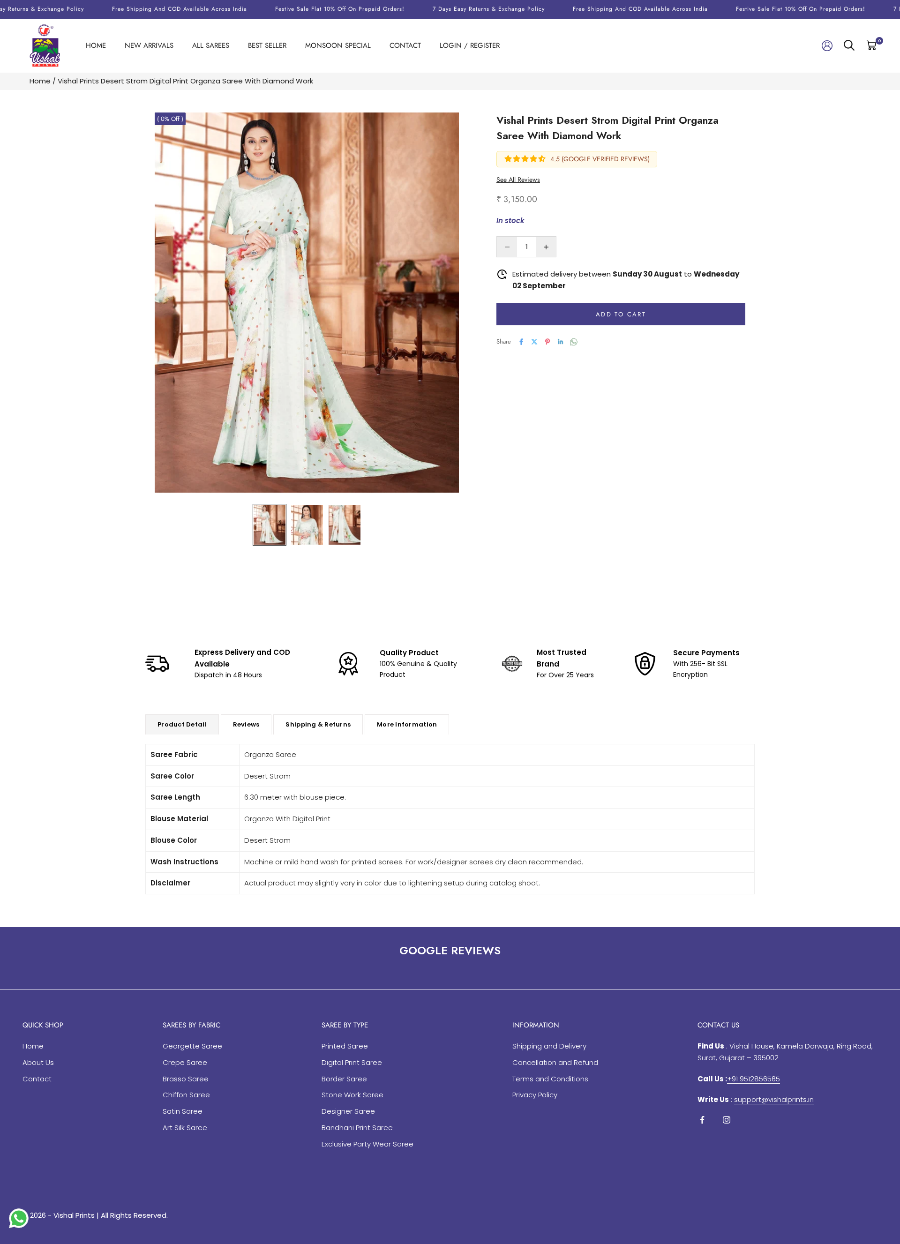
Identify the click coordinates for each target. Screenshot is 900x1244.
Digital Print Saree (352, 1062)
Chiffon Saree (186, 1095)
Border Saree (344, 1079)
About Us (38, 1062)
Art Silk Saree (185, 1127)
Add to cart (621, 314)
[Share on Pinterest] (547, 341)
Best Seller (267, 45)
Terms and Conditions (550, 1079)
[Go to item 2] (307, 525)
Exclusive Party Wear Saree (367, 1144)
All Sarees (210, 45)
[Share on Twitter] (534, 341)
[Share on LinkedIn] (560, 341)
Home (96, 45)
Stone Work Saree (352, 1095)
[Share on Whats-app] (574, 341)
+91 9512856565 (753, 1079)
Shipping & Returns (318, 724)
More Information (407, 724)
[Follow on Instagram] (726, 1119)
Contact (405, 45)
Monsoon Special (338, 45)
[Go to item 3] (344, 525)
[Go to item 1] (269, 525)
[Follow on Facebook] (702, 1119)
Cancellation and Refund (555, 1062)
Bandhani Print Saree (357, 1127)
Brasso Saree (186, 1079)
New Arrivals (149, 45)
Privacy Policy (534, 1095)
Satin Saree (182, 1111)
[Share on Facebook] (521, 341)
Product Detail (182, 724)
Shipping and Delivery (549, 1046)
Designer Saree (348, 1111)
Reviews (246, 724)
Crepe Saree (185, 1062)
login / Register (470, 45)
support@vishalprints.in (774, 1099)
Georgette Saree (192, 1046)
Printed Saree (345, 1046)
